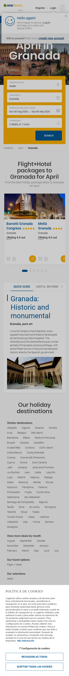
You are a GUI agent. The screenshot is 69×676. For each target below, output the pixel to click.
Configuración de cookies (35, 648)
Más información (25, 641)
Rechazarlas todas (34, 656)
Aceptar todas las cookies (34, 666)
